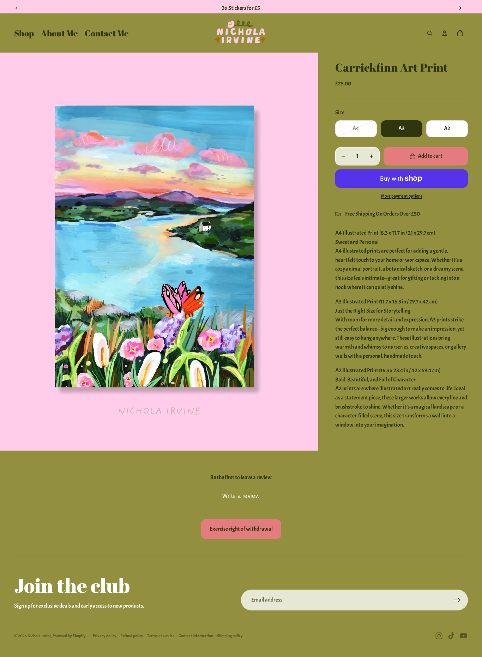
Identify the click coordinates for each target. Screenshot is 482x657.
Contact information (196, 636)
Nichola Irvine (39, 636)
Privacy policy (104, 636)
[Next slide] (460, 8)
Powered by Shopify (69, 636)
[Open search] (430, 33)
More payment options (401, 196)
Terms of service (160, 636)
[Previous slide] (16, 8)
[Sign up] (457, 600)
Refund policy (131, 636)
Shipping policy (230, 636)
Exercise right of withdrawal (241, 528)
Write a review (241, 496)
